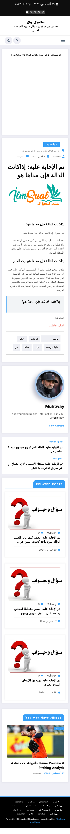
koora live (19, 801)
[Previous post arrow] (8, 447)
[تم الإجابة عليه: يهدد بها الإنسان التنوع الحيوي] (35, 655)
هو (23, 150)
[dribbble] (35, 12)
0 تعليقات (21, 156)
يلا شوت (56, 801)
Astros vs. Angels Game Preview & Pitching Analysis (36, 765)
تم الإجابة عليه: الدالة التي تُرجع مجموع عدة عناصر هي (36, 449)
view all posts (56, 425)
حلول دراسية (41, 150)
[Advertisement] (35, 94)
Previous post (56, 441)
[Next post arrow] (8, 465)
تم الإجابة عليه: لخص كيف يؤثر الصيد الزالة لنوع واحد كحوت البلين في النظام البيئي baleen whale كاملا (37, 540)
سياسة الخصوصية (42, 805)
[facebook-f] (43, 12)
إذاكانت (58, 150)
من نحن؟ (15, 805)
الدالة (51, 150)
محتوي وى (36, 22)
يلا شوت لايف (44, 809)
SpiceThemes (35, 822)
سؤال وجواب (51, 144)
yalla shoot (43, 801)
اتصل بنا (27, 805)
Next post (58, 458)
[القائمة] (63, 40)
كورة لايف (59, 805)
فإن (33, 150)
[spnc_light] (8, 40)
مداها (28, 150)
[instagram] (31, 12)
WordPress (60, 819)
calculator (21, 813)
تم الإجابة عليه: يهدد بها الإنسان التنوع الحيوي (41, 682)
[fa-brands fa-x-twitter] (39, 12)
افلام (31, 813)
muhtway (56, 156)
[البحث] (17, 40)
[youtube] (27, 12)
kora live (41, 813)
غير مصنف (57, 728)
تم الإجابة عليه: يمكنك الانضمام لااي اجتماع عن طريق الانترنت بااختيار (37, 466)
